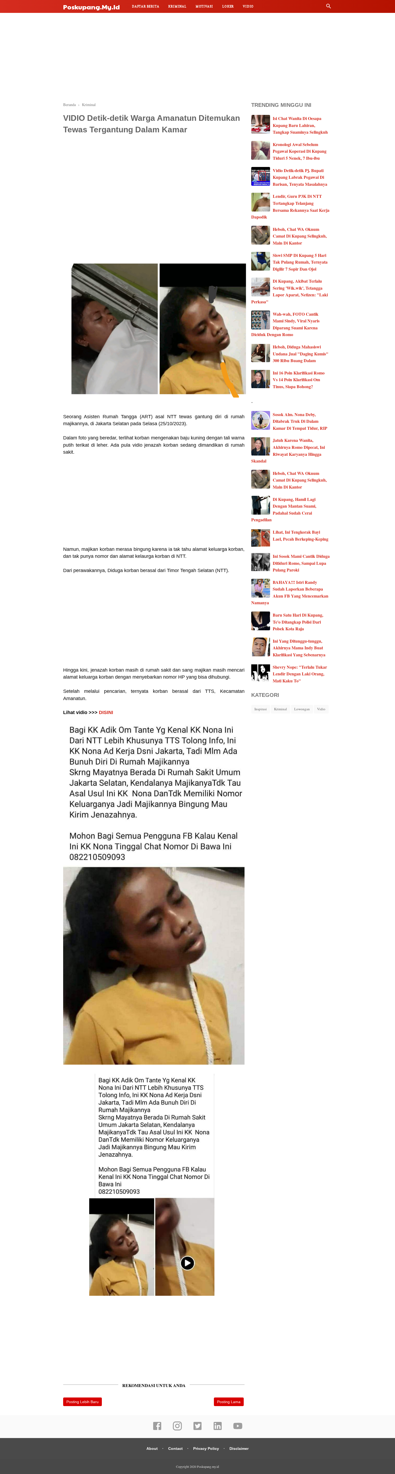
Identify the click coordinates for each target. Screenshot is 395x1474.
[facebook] (157, 1429)
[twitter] (197, 1429)
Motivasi (204, 6)
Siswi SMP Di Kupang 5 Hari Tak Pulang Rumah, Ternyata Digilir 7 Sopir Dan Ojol (300, 262)
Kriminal (177, 6)
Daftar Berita (145, 6)
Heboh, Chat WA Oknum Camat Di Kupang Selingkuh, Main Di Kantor (300, 236)
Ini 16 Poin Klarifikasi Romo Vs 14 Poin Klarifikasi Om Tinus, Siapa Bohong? (299, 380)
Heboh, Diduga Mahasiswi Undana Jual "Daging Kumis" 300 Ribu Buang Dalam (300, 353)
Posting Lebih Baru (82, 1402)
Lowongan (302, 709)
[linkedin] (217, 1429)
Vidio (248, 6)
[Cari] (328, 7)
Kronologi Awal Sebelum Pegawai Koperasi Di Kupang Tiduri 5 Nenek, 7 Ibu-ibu (299, 151)
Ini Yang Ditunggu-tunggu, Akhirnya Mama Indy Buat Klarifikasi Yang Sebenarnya (299, 648)
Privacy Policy (206, 1448)
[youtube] (237, 1429)
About (152, 1448)
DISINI (106, 712)
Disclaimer (239, 1448)
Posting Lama (228, 1402)
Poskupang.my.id (91, 6)
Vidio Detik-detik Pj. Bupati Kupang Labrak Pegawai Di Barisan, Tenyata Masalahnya (300, 177)
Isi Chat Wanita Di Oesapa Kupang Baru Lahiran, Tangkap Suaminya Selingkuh (300, 125)
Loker (228, 6)
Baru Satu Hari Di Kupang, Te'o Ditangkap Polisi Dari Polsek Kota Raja (298, 622)
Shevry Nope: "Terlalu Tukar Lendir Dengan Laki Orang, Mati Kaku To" (300, 674)
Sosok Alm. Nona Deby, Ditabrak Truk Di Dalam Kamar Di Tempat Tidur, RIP (300, 421)
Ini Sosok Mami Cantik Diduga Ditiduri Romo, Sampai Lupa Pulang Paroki (301, 563)
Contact (175, 1448)
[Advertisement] (197, 56)
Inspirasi (260, 709)
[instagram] (177, 1429)
